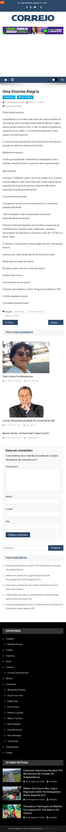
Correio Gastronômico (18, 673)
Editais (9, 752)
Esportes (10, 656)
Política (9, 650)
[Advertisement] (33, 57)
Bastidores (19, 311)
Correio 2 (10, 667)
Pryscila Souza (15, 730)
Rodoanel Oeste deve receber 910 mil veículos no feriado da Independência (33, 567)
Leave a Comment (13, 106)
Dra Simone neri (15, 695)
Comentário (12, 466)
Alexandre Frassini (16, 690)
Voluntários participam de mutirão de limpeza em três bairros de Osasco (32, 587)
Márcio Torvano (25, 97)
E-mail (9, 509)
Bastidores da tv (36, 311)
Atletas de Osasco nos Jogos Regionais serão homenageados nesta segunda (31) (28, 577)
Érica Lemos (13, 707)
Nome (9, 496)
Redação (53, 782)
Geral (8, 661)
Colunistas (9, 97)
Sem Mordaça (14, 735)
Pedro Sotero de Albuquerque (18, 376)
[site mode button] (55, 79)
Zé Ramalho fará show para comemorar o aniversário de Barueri (12, 322)
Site (8, 521)
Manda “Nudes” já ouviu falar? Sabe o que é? (26, 433)
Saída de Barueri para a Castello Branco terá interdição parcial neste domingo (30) (32, 597)
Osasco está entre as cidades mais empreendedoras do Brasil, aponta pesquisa (57, 322)
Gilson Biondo (32, 438)
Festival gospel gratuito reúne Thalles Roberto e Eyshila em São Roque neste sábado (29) (34, 606)
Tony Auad (30, 425)
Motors (9, 678)
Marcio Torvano (12, 315)
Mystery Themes (50, 829)
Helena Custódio (15, 712)
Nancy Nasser (33, 381)
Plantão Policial (15, 644)
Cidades (10, 639)
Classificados (12, 747)
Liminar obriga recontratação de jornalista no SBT (29, 420)
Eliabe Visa (13, 701)
